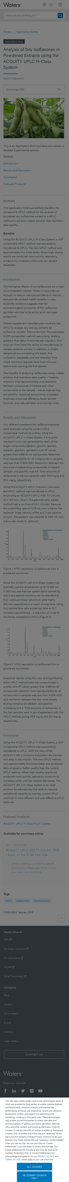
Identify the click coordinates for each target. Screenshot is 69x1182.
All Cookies (34, 1166)
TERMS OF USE (13, 1159)
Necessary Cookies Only (34, 1176)
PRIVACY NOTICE (46, 1156)
